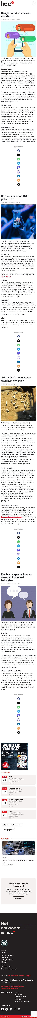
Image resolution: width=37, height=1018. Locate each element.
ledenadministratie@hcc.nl (9, 988)
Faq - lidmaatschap (7, 955)
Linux (10, 776)
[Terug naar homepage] (7, 4)
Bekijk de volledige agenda (12, 825)
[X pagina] (6, 1009)
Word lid (4, 950)
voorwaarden (25, 1016)
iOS (2, 277)
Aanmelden (18, 898)
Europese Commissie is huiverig (11, 517)
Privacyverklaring (7, 960)
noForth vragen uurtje (16, 800)
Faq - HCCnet (5, 967)
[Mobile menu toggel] (34, 3)
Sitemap (4, 953)
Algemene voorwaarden (9, 969)
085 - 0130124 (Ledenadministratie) (12, 986)
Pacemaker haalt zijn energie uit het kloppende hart (18, 861)
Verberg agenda (8, 830)
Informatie (4, 957)
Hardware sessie (14, 788)
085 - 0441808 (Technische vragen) (19, 976)
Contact (3, 964)
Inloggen (4, 962)
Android (8, 277)
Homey (11, 811)
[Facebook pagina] (2, 1009)
